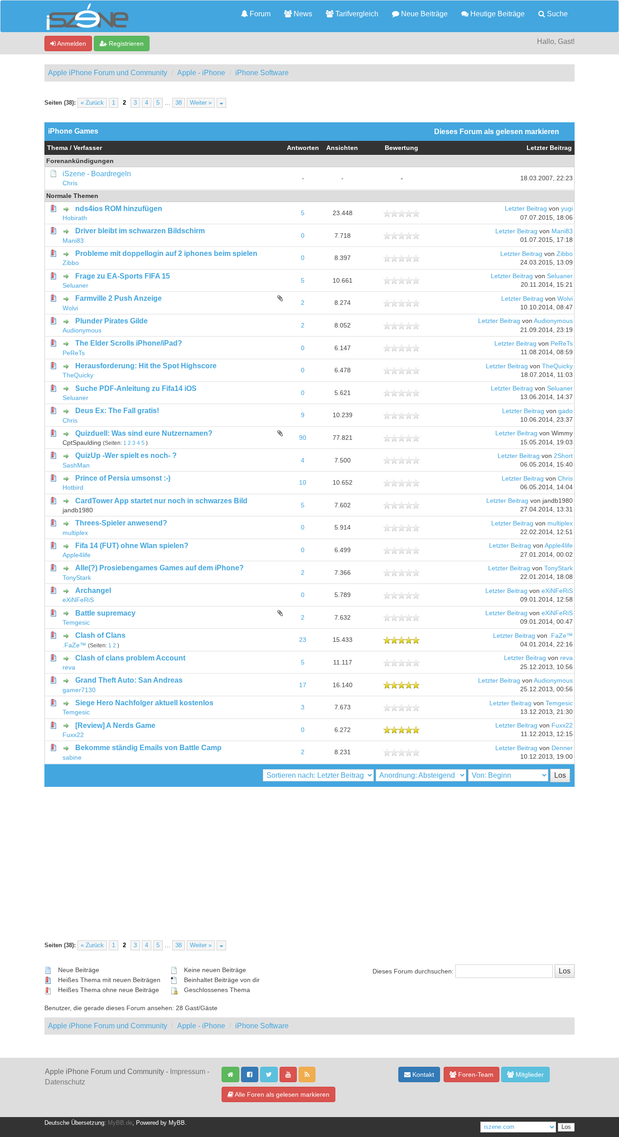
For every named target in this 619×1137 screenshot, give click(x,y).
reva (69, 667)
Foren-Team (474, 1074)
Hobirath (75, 218)
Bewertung (401, 148)
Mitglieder (529, 1074)
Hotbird (73, 487)
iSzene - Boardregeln (97, 174)
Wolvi (70, 308)
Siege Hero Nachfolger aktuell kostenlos (144, 703)
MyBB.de (120, 1123)
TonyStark (77, 577)
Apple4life (77, 555)
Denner (562, 748)
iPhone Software (262, 73)
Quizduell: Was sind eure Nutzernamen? (144, 433)
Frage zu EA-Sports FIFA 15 (122, 276)
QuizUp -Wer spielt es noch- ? (126, 455)
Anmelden (71, 43)
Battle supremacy (105, 613)
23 (302, 639)
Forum (259, 14)
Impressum (187, 1071)
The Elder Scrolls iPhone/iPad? (128, 343)
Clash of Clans (100, 635)
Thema (57, 148)
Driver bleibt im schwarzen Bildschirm (140, 231)
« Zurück (92, 103)
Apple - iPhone (201, 73)
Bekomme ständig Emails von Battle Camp (148, 748)
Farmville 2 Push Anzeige (118, 298)
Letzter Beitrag (549, 148)
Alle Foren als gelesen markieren (281, 1094)
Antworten (303, 148)
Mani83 (73, 240)
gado (565, 411)
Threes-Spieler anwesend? (121, 523)
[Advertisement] (309, 854)
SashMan (76, 465)
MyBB (177, 1123)
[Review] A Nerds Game (115, 725)
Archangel (93, 590)
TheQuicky (78, 375)
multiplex (75, 533)
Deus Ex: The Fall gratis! (117, 410)
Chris (70, 183)
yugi (567, 208)
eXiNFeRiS (78, 600)
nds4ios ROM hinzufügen (118, 208)
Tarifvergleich (356, 14)
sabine (72, 757)
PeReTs (74, 353)
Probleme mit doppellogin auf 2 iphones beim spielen (166, 253)
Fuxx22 (73, 735)
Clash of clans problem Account (130, 658)
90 (302, 437)
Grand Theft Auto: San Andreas (129, 680)
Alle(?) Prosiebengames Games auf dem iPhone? (159, 568)
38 (178, 103)
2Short (563, 456)
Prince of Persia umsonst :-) (122, 478)
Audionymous (82, 330)
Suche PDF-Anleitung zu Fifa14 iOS (136, 388)
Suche (556, 14)
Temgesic (76, 622)
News (302, 14)
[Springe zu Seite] (221, 103)
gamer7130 (79, 690)
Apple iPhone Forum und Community (107, 73)
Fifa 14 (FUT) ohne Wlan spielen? (132, 545)
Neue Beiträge (423, 14)
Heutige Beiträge (497, 14)
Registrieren (125, 43)
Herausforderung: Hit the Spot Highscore (146, 366)
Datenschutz (65, 1082)
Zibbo (71, 263)
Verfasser (87, 148)
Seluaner (75, 285)
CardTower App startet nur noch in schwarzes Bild (161, 501)
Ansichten (342, 148)
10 (302, 482)
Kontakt (422, 1074)
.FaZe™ (74, 645)
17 (302, 685)
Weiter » (201, 103)
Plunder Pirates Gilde (111, 321)
